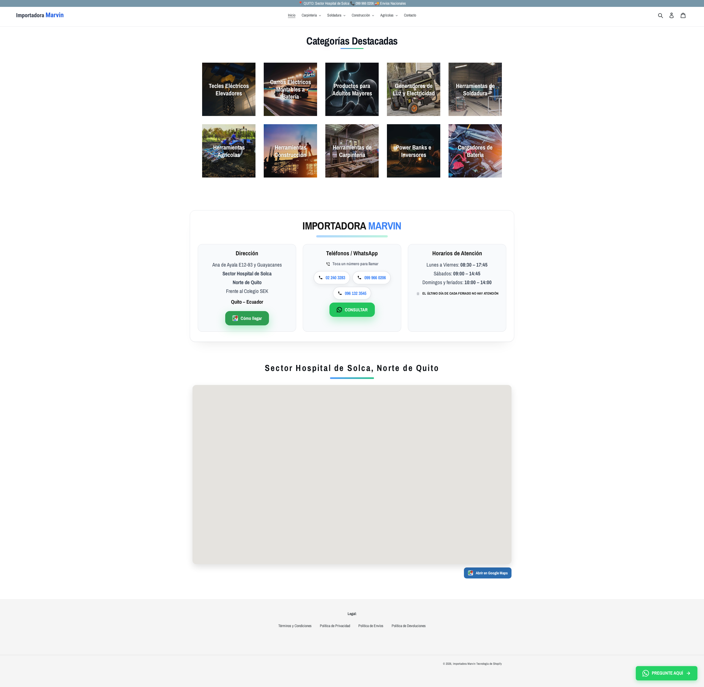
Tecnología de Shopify (489, 664)
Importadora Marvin (464, 664)
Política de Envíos (370, 625)
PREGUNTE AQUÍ (667, 673)
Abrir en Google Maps (492, 572)
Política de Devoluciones (409, 625)
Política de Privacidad (335, 625)
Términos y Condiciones (295, 625)
